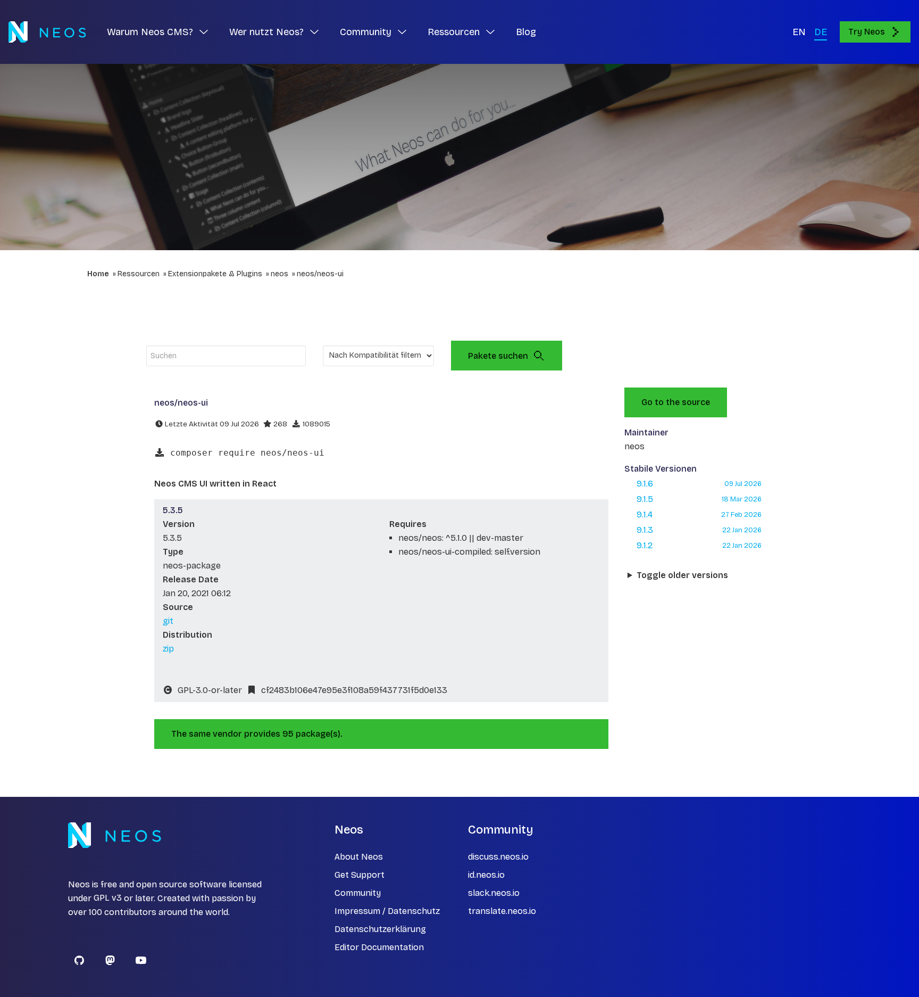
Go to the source (675, 402)
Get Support (360, 875)
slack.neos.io (494, 893)
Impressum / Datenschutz (387, 911)
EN (799, 32)
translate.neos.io (502, 911)
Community (358, 893)
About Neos (359, 857)
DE (820, 32)
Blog (526, 32)
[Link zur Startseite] (47, 32)
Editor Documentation (379, 947)
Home (98, 273)
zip (168, 649)
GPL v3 (108, 898)
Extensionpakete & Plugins (215, 273)
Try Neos (866, 32)
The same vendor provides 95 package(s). (256, 734)
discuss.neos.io (498, 857)
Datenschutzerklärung (380, 929)
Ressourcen (139, 273)
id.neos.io (486, 875)
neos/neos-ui (320, 273)
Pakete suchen (498, 356)
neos (279, 273)
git (168, 621)
